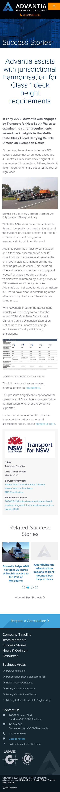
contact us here (45, 424)
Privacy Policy (26, 780)
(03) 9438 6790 (31, 15)
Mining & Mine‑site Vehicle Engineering (28, 700)
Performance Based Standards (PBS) (26, 676)
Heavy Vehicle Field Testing (21, 694)
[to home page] (24, 6)
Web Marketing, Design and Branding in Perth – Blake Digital (9, 787)
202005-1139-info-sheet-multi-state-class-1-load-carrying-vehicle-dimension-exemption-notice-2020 (29, 505)
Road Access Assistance (19, 682)
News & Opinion (15, 650)
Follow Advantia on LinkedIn (25, 744)
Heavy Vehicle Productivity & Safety (25, 484)
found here (33, 388)
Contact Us (10, 710)
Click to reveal (17, 738)
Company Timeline (17, 635)
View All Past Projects (29, 597)
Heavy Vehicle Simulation (19, 488)
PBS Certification (14, 492)
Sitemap (11, 782)
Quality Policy (40, 780)
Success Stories (14, 645)
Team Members (14, 640)
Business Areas (14, 664)
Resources (10, 656)
